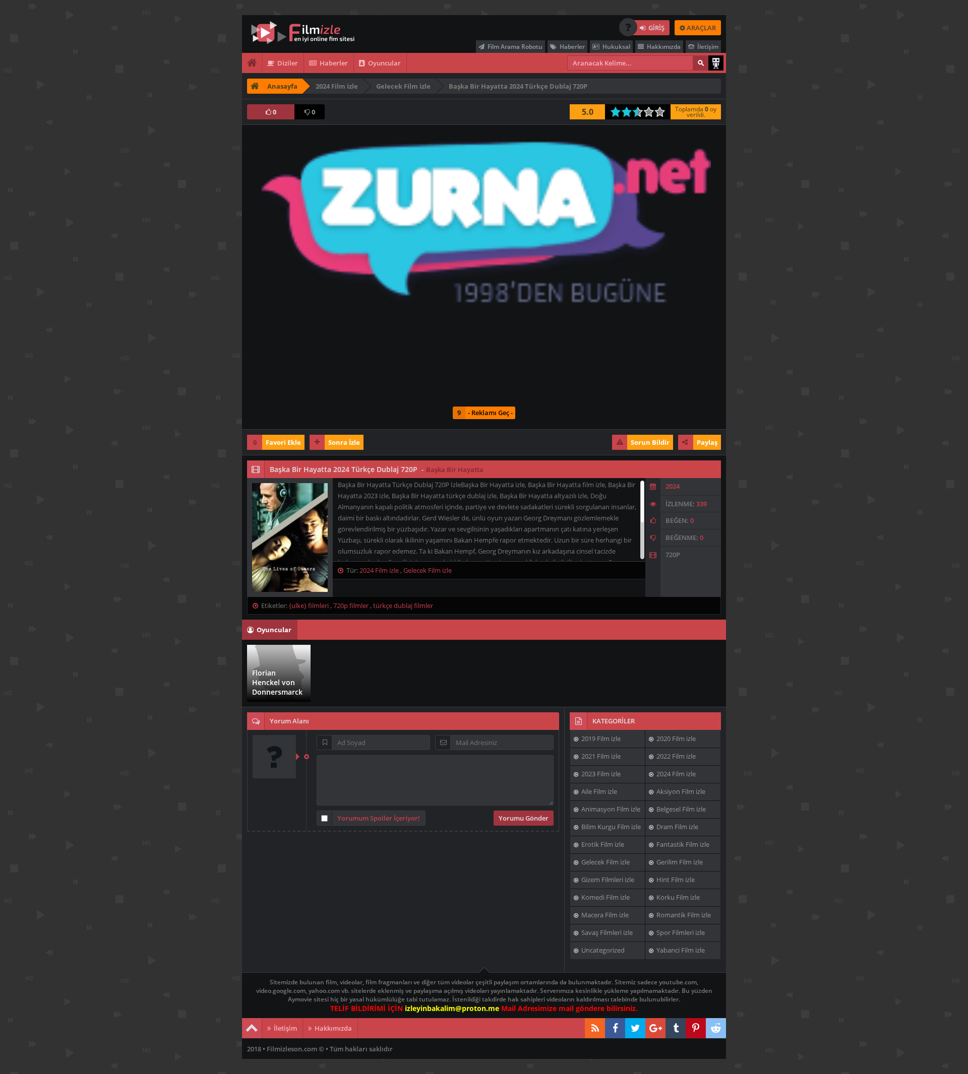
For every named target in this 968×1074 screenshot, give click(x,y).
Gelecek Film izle (427, 570)
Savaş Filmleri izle (606, 932)
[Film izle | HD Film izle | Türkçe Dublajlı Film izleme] (310, 32)
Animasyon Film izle (610, 809)
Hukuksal (615, 46)
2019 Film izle (600, 738)
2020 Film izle (675, 738)
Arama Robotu (715, 63)
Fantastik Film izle (682, 844)
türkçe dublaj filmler (403, 605)
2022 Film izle (675, 756)
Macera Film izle (604, 914)
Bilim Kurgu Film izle (610, 826)
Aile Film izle (598, 791)
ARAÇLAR (700, 27)
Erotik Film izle (602, 844)
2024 (673, 486)
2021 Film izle (600, 756)
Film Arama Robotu (514, 46)
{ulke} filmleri (309, 605)
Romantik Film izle (683, 914)
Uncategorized (602, 950)
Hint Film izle (675, 879)
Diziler (287, 63)
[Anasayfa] (252, 63)
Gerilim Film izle (679, 861)
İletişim (707, 46)
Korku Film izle (677, 897)
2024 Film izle (379, 570)
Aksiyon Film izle (680, 791)
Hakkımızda (663, 46)
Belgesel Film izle (680, 809)
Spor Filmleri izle (680, 932)
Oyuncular (384, 63)
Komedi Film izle (605, 897)
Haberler (571, 46)
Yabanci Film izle (680, 950)
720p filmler (351, 605)
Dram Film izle (676, 826)
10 (663, 111)
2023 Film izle (600, 773)
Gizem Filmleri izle (607, 879)
